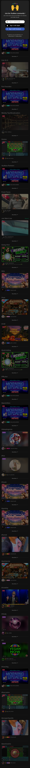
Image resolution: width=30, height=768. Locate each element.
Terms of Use (11, 36)
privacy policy (19, 36)
